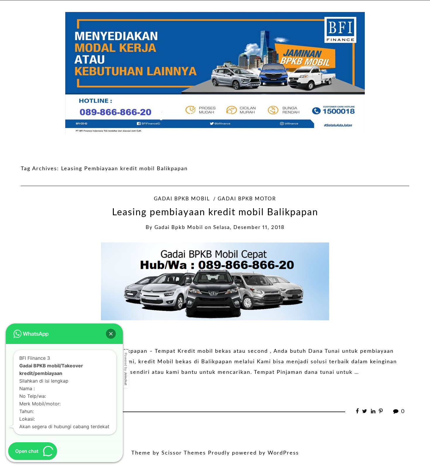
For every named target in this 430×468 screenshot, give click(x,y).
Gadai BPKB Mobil (182, 199)
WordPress (283, 453)
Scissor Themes (183, 453)
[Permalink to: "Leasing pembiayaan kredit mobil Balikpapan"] (215, 281)
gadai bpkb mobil (178, 227)
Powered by (126, 369)
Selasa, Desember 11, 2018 (249, 227)
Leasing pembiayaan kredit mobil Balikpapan (215, 212)
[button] (111, 334)
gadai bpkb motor (247, 199)
